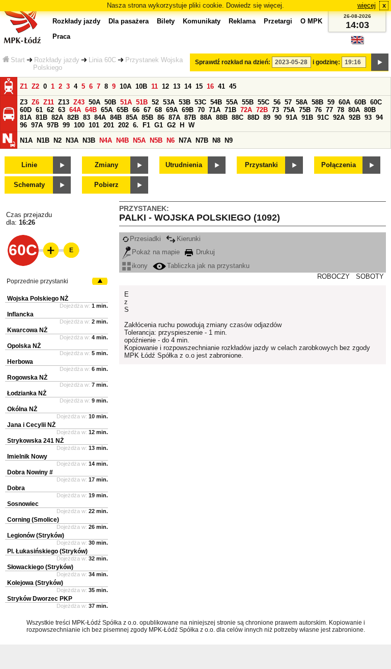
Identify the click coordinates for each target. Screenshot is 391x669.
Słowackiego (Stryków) (40, 567)
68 (158, 110)
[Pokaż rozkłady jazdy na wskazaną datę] (379, 62)
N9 (229, 140)
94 (379, 117)
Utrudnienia (183, 165)
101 (94, 125)
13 (176, 86)
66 (135, 110)
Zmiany (106, 165)
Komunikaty (201, 21)
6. (135, 125)
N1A (26, 140)
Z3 (23, 102)
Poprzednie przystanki (37, 281)
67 (147, 110)
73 (275, 110)
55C (263, 102)
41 (221, 86)
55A (232, 102)
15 (199, 86)
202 (123, 125)
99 (66, 125)
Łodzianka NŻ (26, 393)
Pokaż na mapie (156, 252)
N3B (88, 140)
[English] (357, 42)
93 (368, 117)
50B (110, 102)
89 (266, 117)
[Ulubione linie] (48, 250)
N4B (122, 140)
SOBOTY (370, 276)
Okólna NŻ (22, 409)
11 (154, 86)
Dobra (16, 488)
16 (210, 86)
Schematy (29, 185)
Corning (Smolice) (33, 519)
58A (302, 102)
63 (61, 110)
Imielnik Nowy (27, 456)
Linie (29, 165)
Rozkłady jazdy (56, 60)
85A (131, 117)
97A (37, 125)
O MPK (311, 21)
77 (329, 110)
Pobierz (106, 185)
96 (23, 125)
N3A (72, 140)
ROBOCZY (333, 276)
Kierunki (189, 239)
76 (318, 110)
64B (91, 110)
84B (116, 117)
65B (122, 110)
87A (174, 117)
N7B (202, 140)
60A (344, 102)
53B (184, 102)
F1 (146, 125)
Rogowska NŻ (27, 377)
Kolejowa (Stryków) (35, 582)
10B (141, 86)
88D (253, 117)
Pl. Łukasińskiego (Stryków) (47, 551)
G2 (171, 125)
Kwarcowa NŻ (27, 330)
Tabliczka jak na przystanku (208, 266)
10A (125, 86)
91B (307, 117)
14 (187, 86)
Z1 (23, 86)
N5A (139, 140)
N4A (105, 140)
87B (190, 117)
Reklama (242, 21)
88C (237, 117)
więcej (366, 5)
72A (246, 110)
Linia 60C (102, 60)
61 (39, 110)
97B (53, 125)
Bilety (166, 21)
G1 (158, 125)
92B (354, 117)
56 (277, 102)
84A (100, 117)
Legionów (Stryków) (35, 535)
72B (262, 110)
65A (107, 110)
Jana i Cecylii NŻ (31, 425)
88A (206, 117)
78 (340, 110)
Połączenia (338, 165)
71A (214, 110)
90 (278, 117)
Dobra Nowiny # (30, 472)
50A (94, 102)
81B (41, 117)
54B (216, 102)
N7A (185, 140)
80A (354, 110)
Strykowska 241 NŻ (35, 440)
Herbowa (20, 361)
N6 (170, 140)
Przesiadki (145, 239)
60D (26, 110)
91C (323, 117)
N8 (216, 140)
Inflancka (20, 314)
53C (200, 102)
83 (86, 117)
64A (75, 110)
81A (26, 117)
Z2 (35, 86)
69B (187, 110)
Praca (61, 36)
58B (317, 102)
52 (155, 102)
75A (289, 110)
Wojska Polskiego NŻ (37, 298)
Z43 (79, 102)
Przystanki (261, 165)
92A (339, 117)
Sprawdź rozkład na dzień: (232, 62)
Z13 (63, 102)
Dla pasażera (128, 21)
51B (142, 102)
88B (222, 117)
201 (108, 125)
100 (79, 125)
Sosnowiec (23, 503)
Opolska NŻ (24, 346)
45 (232, 86)
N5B (156, 140)
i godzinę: (326, 62)
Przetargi (278, 21)
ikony (140, 266)
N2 (57, 140)
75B (305, 110)
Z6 (35, 102)
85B (147, 117)
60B (360, 102)
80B (370, 110)
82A (57, 117)
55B (248, 102)
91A (291, 117)
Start (18, 60)
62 (50, 110)
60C (376, 102)
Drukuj (204, 252)
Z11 (48, 102)
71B (230, 110)
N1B (43, 140)
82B (73, 117)
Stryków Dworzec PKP (39, 598)
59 (330, 102)
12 (165, 86)
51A (126, 102)
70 (201, 110)
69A (172, 110)
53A (169, 102)
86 (160, 117)
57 (288, 102)
